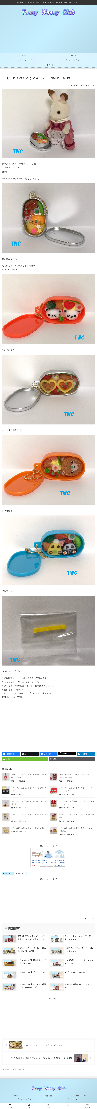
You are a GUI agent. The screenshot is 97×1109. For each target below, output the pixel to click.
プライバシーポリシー (24, 1099)
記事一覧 (48, 1096)
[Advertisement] (48, 35)
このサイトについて (80, 1096)
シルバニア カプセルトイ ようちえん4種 (27, 828)
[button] (90, 618)
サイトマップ (72, 1099)
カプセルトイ (8, 873)
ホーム (16, 1096)
